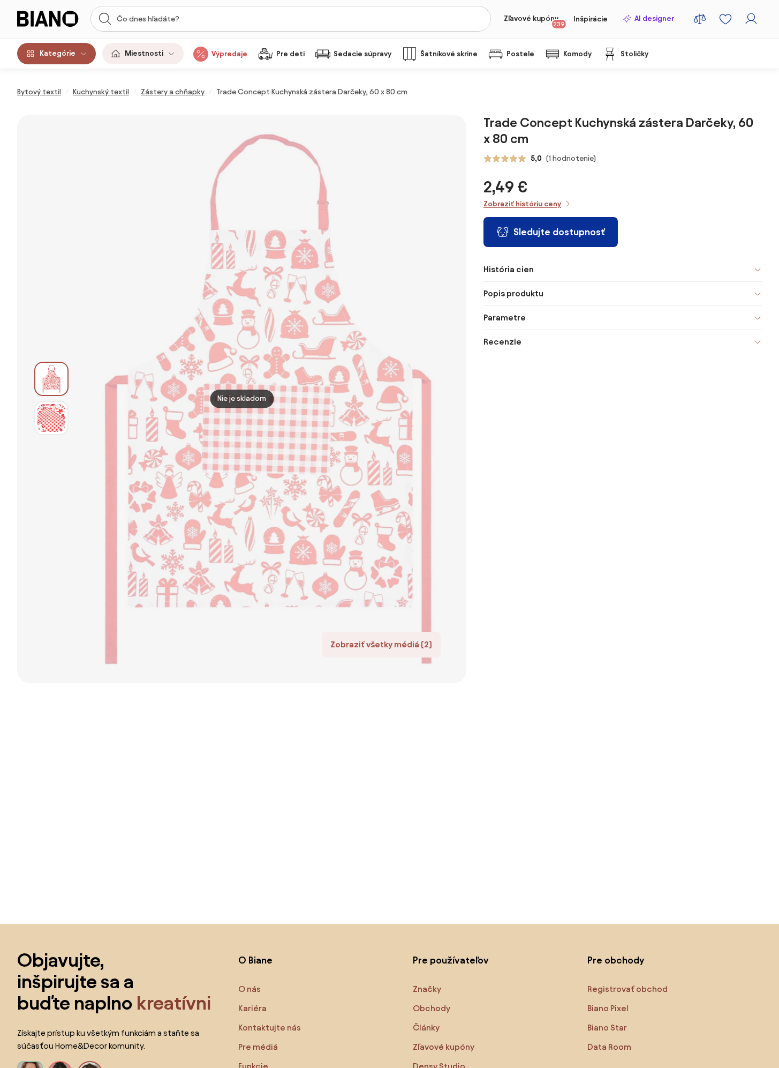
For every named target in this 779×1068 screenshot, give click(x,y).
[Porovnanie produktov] (699, 18)
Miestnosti (144, 53)
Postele (520, 54)
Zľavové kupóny (534, 20)
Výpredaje (229, 54)
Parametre (504, 317)
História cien (508, 269)
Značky (427, 989)
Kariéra (252, 1008)
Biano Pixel (608, 1008)
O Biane (255, 960)
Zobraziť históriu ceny (522, 204)
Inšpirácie (590, 19)
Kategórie (57, 53)
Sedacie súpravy (362, 54)
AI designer (654, 18)
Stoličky (634, 54)
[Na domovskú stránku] (50, 19)
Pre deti (290, 54)
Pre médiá (258, 1046)
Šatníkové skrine (449, 54)
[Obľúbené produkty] (725, 18)
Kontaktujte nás (269, 1027)
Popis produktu (513, 293)
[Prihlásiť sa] (751, 18)
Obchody (431, 1008)
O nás (249, 989)
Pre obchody (615, 960)
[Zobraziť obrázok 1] (51, 379)
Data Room (609, 1046)
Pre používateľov (451, 960)
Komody (577, 54)
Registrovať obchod (627, 989)
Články (426, 1027)
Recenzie (502, 341)
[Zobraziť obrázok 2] (51, 418)
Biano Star (607, 1027)
